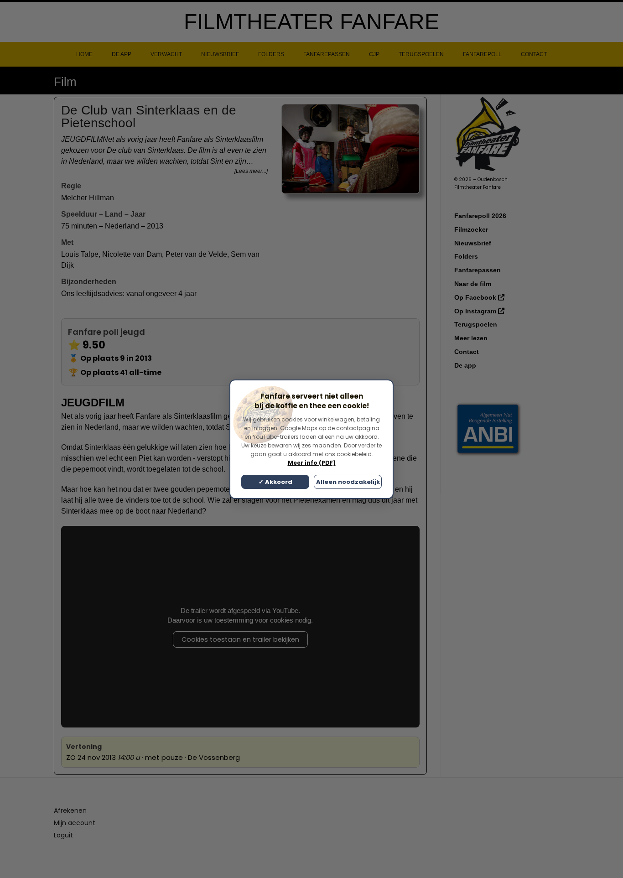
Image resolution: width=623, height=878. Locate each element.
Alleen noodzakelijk (348, 482)
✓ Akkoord (275, 482)
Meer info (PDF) (312, 463)
